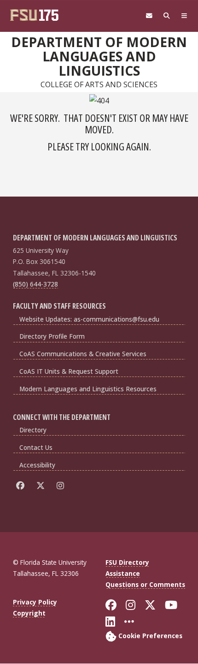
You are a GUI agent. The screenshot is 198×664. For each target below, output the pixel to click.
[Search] (167, 16)
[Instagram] (62, 485)
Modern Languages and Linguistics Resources (88, 388)
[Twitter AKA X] (42, 485)
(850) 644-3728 (35, 284)
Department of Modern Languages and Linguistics (99, 56)
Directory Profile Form (52, 336)
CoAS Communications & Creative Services (82, 353)
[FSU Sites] (184, 16)
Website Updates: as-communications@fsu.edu (89, 319)
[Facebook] (22, 485)
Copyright (29, 613)
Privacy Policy (35, 602)
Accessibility (37, 465)
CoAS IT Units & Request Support (68, 371)
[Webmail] (149, 16)
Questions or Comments (145, 584)
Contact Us (35, 447)
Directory (33, 429)
